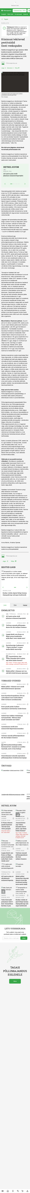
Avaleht (3, 14)
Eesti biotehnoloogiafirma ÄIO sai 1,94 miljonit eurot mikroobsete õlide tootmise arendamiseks (12, 697)
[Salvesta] (28, 614)
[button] (11, 938)
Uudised (8, 623)
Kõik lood (10, 14)
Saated (3, 742)
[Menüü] (2, 1191)
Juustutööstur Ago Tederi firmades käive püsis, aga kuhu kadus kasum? (15, 658)
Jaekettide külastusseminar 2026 (12, 794)
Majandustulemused (12, 654)
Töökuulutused (14, 614)
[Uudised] (7, 1191)
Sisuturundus (20, 895)
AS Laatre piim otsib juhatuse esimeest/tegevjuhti (8, 878)
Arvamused (18, 14)
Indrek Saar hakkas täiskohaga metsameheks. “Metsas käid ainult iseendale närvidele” (12, 717)
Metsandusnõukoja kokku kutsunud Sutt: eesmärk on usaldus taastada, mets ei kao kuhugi (13, 747)
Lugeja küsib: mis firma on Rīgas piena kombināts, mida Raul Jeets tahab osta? (15, 636)
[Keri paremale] (25, 184)
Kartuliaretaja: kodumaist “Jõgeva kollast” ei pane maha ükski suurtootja (15, 647)
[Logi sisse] (27, 1191)
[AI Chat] (22, 1191)
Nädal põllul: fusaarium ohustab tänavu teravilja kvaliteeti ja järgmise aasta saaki (22, 880)
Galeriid (25, 14)
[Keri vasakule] (5, 184)
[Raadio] (13, 1191)
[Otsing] (18, 1191)
